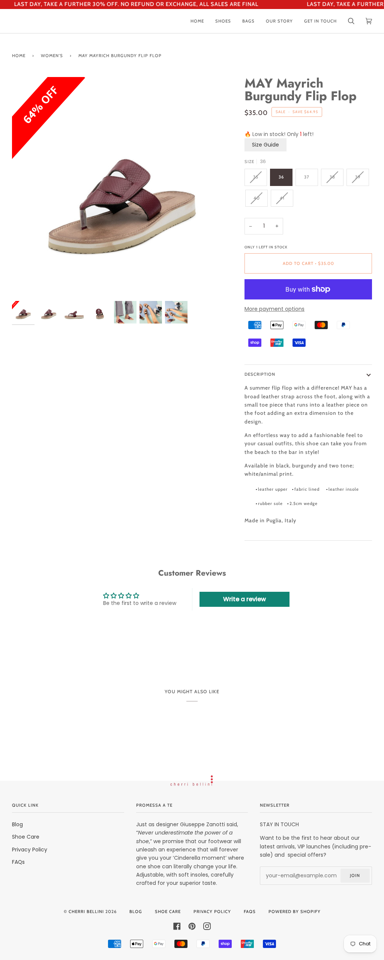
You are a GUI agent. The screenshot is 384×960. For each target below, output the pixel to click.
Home (19, 55)
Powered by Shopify (294, 911)
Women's (52, 55)
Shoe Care (25, 837)
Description (259, 374)
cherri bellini (86, 911)
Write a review (244, 599)
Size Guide (265, 144)
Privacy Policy (29, 849)
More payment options (274, 309)
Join (355, 875)
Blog (17, 824)
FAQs (18, 862)
